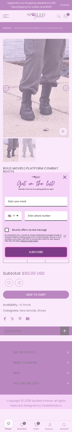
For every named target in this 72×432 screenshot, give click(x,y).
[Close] (65, 177)
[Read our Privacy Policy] (64, 236)
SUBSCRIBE (36, 252)
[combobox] (13, 216)
